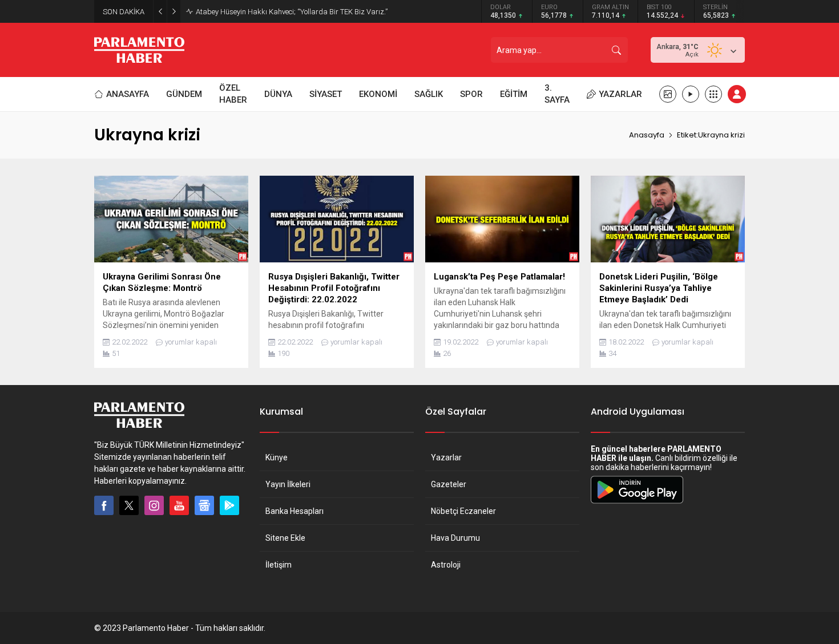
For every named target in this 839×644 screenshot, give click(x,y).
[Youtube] (179, 505)
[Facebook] (104, 505)
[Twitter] (129, 505)
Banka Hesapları (294, 511)
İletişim (278, 564)
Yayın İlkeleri (287, 484)
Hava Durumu (455, 537)
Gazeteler (448, 484)
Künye (276, 457)
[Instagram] (154, 505)
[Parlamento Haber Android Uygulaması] (637, 503)
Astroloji (446, 564)
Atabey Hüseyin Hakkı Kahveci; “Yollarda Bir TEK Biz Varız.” (292, 11)
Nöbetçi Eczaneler (463, 511)
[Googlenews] (204, 505)
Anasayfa (646, 134)
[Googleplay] (229, 505)
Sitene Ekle (285, 537)
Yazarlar (446, 457)
